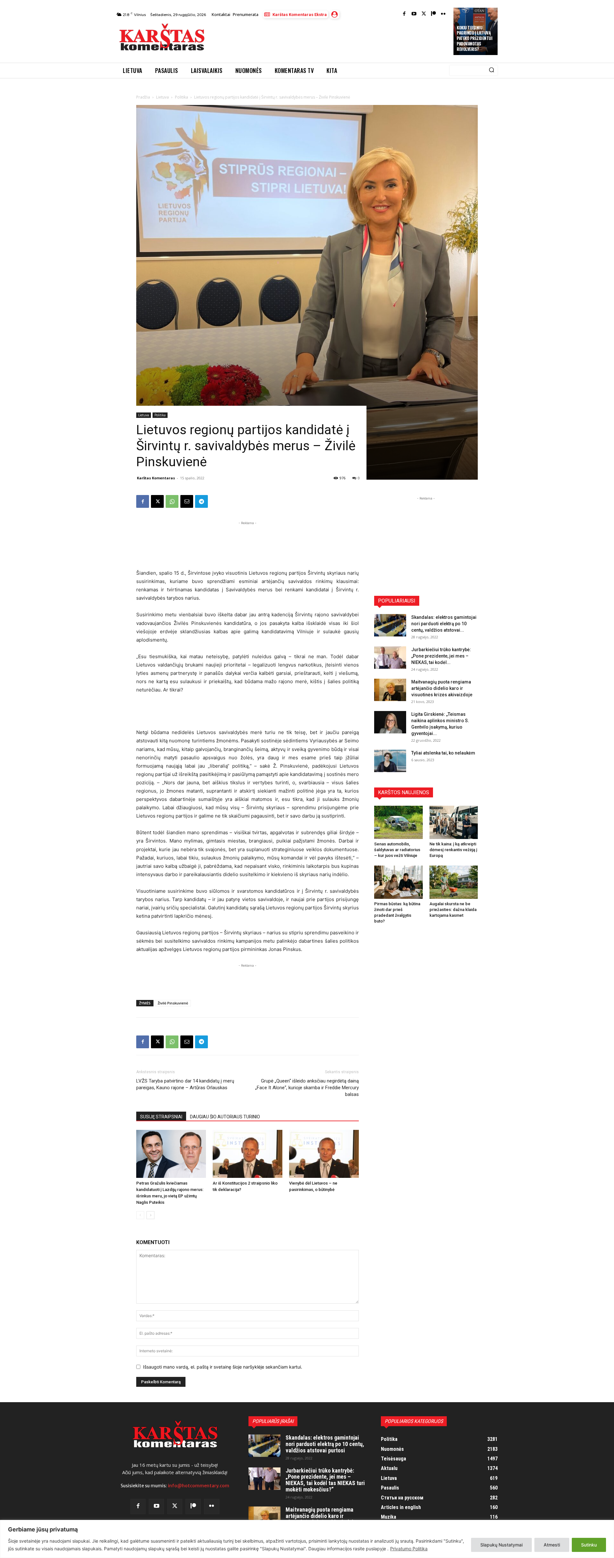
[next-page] (150, 1215)
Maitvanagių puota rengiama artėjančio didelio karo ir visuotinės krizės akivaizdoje (441, 688)
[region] (307, 1539)
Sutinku (589, 1544)
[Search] (491, 70)
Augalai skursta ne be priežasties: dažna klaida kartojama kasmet (452, 909)
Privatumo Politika (409, 1548)
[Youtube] (414, 14)
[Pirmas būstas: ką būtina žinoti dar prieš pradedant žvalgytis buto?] (398, 882)
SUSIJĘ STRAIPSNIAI (161, 1116)
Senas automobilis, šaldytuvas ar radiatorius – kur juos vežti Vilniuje (397, 850)
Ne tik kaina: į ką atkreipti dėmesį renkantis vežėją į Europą (453, 850)
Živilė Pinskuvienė (173, 1003)
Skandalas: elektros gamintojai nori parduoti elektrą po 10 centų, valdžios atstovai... (443, 624)
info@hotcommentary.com (198, 1486)
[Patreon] (433, 14)
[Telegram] (201, 501)
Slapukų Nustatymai (501, 1544)
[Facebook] (404, 14)
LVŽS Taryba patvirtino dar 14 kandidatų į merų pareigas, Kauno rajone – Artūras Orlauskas (185, 1084)
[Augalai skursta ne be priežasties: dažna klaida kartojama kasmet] (453, 882)
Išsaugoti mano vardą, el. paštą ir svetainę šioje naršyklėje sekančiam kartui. (222, 1367)
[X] (157, 501)
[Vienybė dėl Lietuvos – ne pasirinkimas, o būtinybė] (324, 1154)
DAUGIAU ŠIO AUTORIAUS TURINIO (225, 1116)
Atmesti (552, 1544)
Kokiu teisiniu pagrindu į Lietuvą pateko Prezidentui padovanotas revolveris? (474, 38)
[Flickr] (443, 14)
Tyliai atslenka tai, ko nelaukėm (443, 752)
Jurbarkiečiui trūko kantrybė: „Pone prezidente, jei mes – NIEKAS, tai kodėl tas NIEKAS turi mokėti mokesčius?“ (325, 1480)
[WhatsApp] (172, 501)
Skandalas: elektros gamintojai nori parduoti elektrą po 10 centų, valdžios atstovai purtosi (325, 1444)
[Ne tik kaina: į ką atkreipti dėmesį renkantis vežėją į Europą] (453, 822)
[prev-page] (140, 1215)
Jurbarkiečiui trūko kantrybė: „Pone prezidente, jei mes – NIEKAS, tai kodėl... (441, 656)
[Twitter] (424, 14)
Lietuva (162, 97)
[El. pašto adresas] (186, 501)
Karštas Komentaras (156, 477)
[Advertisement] (329, 39)
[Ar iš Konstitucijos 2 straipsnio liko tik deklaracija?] (247, 1154)
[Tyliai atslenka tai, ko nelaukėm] (390, 761)
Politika (181, 97)
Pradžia (143, 97)
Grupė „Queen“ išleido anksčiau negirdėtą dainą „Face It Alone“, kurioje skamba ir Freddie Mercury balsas (307, 1087)
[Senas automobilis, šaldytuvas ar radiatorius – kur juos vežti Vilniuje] (398, 822)
